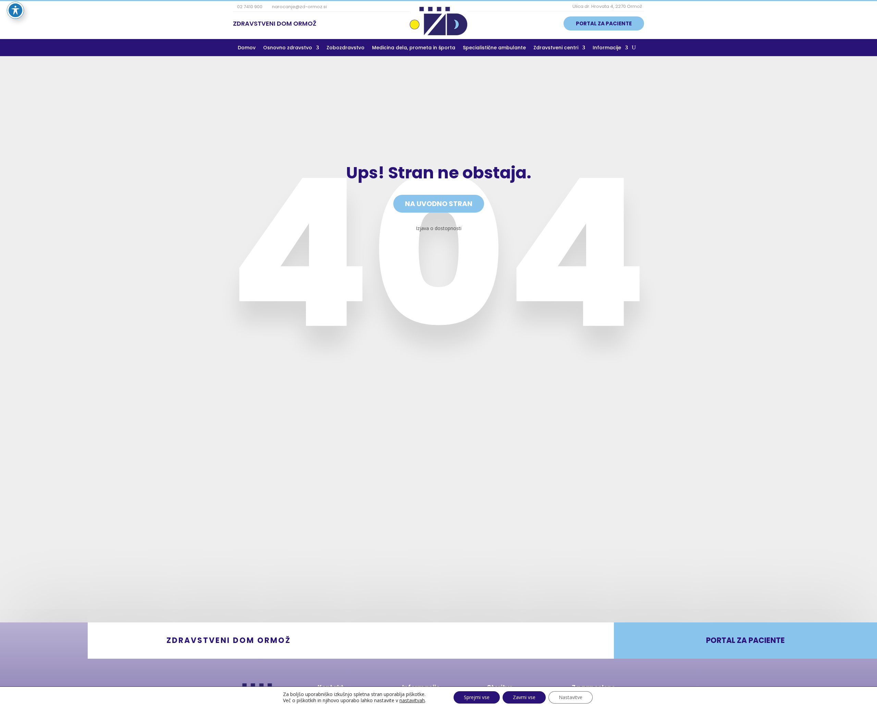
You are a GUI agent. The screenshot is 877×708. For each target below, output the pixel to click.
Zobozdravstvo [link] (345, 48)
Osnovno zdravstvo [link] (287, 48)
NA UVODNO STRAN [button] (438, 203)
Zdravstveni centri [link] (555, 48)
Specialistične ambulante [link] (494, 48)
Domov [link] (247, 48)
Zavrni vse (524, 697)
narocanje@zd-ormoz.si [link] (299, 6)
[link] (438, 33)
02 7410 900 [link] (249, 6)
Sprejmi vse (477, 697)
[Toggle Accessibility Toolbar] (15, 10)
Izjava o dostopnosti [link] (438, 228)
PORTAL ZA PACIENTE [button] (604, 23)
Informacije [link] (607, 48)
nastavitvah (412, 700)
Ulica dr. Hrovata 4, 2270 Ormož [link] (606, 6)
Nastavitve (570, 697)
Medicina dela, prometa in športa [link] (413, 48)
